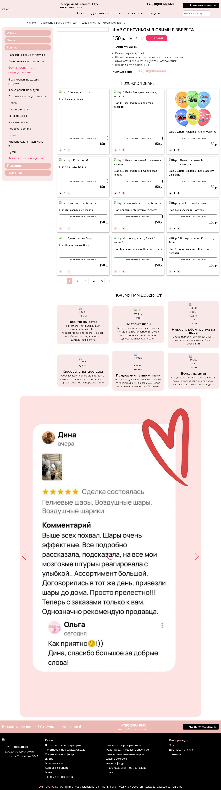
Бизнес (12, 135)
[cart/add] (106, 150)
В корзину (157, 38)
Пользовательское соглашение (163, 786)
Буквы (12, 152)
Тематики (14, 173)
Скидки (154, 13)
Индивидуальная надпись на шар (25, 143)
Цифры (12, 102)
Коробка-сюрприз (19, 128)
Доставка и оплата (106, 13)
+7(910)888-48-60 (152, 71)
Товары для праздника (25, 158)
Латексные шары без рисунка (26, 54)
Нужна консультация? (202, 5)
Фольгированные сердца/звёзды (21, 70)
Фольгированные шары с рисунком (23, 81)
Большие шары (17, 115)
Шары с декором (18, 109)
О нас (81, 13)
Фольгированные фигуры (23, 89)
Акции (12, 33)
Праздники (15, 165)
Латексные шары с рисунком (59, 22)
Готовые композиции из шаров (27, 96)
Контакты (135, 13)
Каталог (32, 22)
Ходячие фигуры (18, 122)
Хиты (11, 40)
